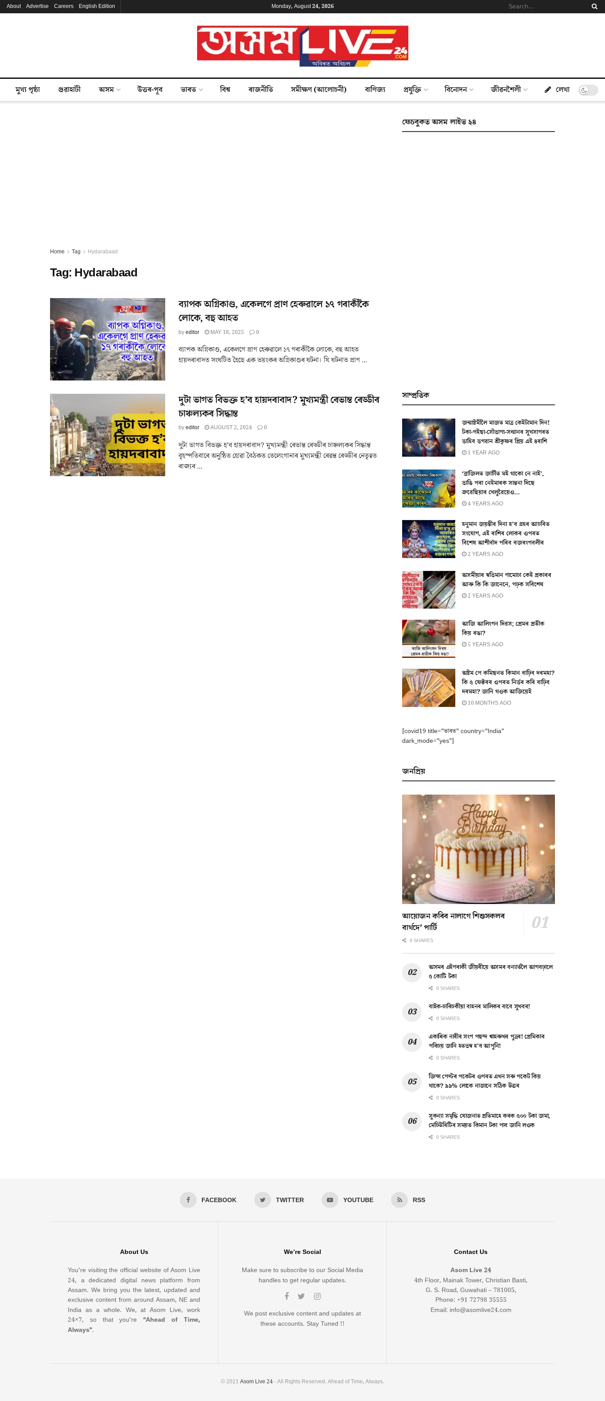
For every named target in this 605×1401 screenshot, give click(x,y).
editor (192, 332)
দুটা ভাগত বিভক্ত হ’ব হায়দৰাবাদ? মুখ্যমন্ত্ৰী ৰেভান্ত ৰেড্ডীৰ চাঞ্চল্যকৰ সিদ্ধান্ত (279, 407)
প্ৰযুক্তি (412, 90)
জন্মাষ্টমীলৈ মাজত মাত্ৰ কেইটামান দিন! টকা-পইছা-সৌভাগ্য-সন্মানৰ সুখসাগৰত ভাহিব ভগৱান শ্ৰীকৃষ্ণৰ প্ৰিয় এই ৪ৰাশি (506, 432)
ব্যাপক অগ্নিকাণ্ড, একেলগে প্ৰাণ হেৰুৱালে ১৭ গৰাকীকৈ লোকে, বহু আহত (273, 311)
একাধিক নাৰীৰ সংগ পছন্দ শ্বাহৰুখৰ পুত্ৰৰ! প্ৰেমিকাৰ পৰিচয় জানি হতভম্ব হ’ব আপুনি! (486, 1041)
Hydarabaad (103, 252)
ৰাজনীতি (260, 90)
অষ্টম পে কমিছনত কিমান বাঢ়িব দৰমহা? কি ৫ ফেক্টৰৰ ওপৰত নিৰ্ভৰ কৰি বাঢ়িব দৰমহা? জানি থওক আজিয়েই (508, 682)
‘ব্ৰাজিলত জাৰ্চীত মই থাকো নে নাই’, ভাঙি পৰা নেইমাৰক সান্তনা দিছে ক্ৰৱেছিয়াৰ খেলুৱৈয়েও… (503, 483)
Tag (76, 252)
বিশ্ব (225, 90)
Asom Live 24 (256, 1381)
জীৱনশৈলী (506, 90)
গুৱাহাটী (69, 90)
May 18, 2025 (226, 332)
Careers (64, 6)
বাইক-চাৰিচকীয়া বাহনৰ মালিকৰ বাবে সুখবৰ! (479, 1006)
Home (57, 252)
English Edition (97, 6)
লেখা (563, 90)
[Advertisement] (216, 181)
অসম (106, 90)
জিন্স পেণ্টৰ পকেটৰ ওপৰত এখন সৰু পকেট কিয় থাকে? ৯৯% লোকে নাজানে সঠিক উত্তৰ (485, 1081)
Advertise (37, 6)
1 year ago (483, 453)
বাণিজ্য (375, 90)
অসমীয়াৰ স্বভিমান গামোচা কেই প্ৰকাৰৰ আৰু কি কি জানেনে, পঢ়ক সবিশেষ (506, 580)
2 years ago (484, 554)
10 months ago (488, 703)
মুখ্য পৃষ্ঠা (28, 90)
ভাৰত (188, 90)
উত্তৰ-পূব (150, 90)
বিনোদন (456, 90)
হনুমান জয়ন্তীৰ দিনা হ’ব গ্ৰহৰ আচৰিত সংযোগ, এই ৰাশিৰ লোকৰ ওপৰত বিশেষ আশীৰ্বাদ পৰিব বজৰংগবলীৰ (506, 533)
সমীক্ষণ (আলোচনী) (319, 90)
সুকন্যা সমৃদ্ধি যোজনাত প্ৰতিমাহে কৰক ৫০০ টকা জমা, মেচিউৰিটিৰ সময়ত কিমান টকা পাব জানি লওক (489, 1121)
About (14, 6)
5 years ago (484, 644)
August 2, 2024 (230, 427)
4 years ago (484, 504)
